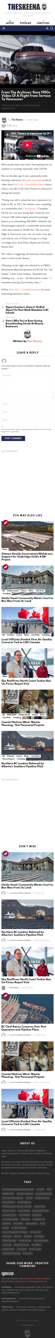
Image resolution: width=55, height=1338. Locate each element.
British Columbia (26, 1194)
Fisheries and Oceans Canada (17, 1206)
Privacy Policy (27, 1325)
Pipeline (39, 1236)
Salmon (7, 1245)
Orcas (28, 1236)
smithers (37, 1245)
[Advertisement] (27, 480)
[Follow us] (47, 28)
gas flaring (24, 1211)
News (5, 549)
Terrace (22, 1249)
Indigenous (39, 1219)
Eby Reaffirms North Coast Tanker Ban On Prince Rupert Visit (26, 682)
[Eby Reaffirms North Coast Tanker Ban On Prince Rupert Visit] (27, 663)
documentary (43, 1198)
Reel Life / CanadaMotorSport (29, 184)
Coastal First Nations (13, 1198)
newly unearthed (33, 180)
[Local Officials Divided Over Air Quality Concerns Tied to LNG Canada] (27, 621)
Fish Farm (40, 1206)
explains (31, 208)
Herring (26, 1219)
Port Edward (10, 1241)
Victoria (28, 1253)
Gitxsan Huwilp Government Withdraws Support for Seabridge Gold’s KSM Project (27, 557)
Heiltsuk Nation (11, 1219)
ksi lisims (19, 1224)
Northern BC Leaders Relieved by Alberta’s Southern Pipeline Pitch (22, 765)
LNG (6, 1228)
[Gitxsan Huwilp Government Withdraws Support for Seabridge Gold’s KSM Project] (27, 536)
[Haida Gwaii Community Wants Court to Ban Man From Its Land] (27, 580)
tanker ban (9, 1249)
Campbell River (44, 1194)
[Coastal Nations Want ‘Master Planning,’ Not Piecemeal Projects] (27, 704)
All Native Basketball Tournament (18, 1189)
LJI (43, 1224)
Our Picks (43, 23)
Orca (18, 1236)
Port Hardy (26, 1241)
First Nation (9, 1202)
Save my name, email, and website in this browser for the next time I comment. (26, 431)
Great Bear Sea (41, 1211)
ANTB (41, 1189)
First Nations (25, 1202)
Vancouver (36, 1249)
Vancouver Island (12, 1253)
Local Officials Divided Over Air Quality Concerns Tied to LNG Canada (26, 641)
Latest (10, 23)
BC (4, 591)
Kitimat (10, 635)
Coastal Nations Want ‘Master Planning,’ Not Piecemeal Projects (22, 724)
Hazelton (25, 1215)
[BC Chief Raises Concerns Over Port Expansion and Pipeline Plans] (27, 1009)
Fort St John (9, 1211)
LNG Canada (20, 1228)
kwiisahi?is (32, 1224)
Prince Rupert (9, 759)
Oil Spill (7, 1236)
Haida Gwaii (12, 591)
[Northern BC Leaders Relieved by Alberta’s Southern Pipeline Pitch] (27, 745)
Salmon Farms (22, 1245)
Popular (25, 23)
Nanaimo (36, 1232)
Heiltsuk (37, 1215)
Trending (5, 523)
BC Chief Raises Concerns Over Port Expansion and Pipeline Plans (23, 1028)
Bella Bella (11, 715)
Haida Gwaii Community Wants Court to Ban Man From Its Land (27, 600)
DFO (30, 1198)
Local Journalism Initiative (15, 1232)
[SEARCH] (52, 28)
